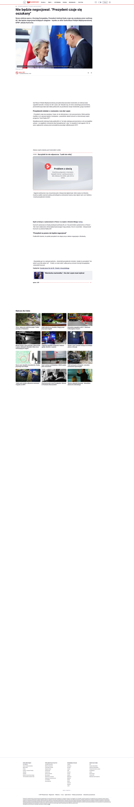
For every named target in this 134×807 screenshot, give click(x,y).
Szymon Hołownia (48, 773)
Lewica (90, 772)
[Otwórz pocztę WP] (96, 2)
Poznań (68, 773)
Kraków (68, 769)
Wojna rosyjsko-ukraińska (28, 765)
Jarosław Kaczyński (49, 764)
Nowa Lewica (91, 773)
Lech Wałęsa (47, 779)
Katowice (69, 782)
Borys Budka (47, 775)
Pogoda (65, 2)
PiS (90, 764)
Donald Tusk (47, 772)
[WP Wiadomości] (34, 2)
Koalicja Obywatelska (93, 765)
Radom (68, 781)
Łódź (68, 770)
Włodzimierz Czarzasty (49, 776)
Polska (43, 2)
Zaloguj (105, 2)
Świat (49, 2)
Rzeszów (69, 784)
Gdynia (68, 779)
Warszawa (69, 765)
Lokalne (68, 764)
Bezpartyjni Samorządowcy (94, 776)
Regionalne (72, 2)
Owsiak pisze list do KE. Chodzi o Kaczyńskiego (54, 268)
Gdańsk (68, 775)
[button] (99, 2)
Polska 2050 (91, 775)
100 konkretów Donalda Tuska (28, 776)
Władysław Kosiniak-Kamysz (50, 778)
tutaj (49, 804)
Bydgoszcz (69, 776)
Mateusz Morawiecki (49, 765)
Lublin (68, 785)
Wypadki (24, 772)
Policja (24, 769)
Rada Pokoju (25, 767)
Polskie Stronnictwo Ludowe (94, 769)
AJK (23, 72)
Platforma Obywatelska (93, 767)
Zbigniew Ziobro (48, 769)
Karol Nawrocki (48, 781)
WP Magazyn (25, 764)
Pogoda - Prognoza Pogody (28, 770)
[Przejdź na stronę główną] (24, 3)
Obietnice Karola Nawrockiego (28, 775)
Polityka (80, 2)
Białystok (69, 778)
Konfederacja (91, 770)
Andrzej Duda (47, 770)
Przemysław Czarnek (49, 767)
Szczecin (69, 772)
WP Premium (57, 2)
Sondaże (24, 773)
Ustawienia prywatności (89, 794)
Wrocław (69, 767)
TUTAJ (81, 222)
